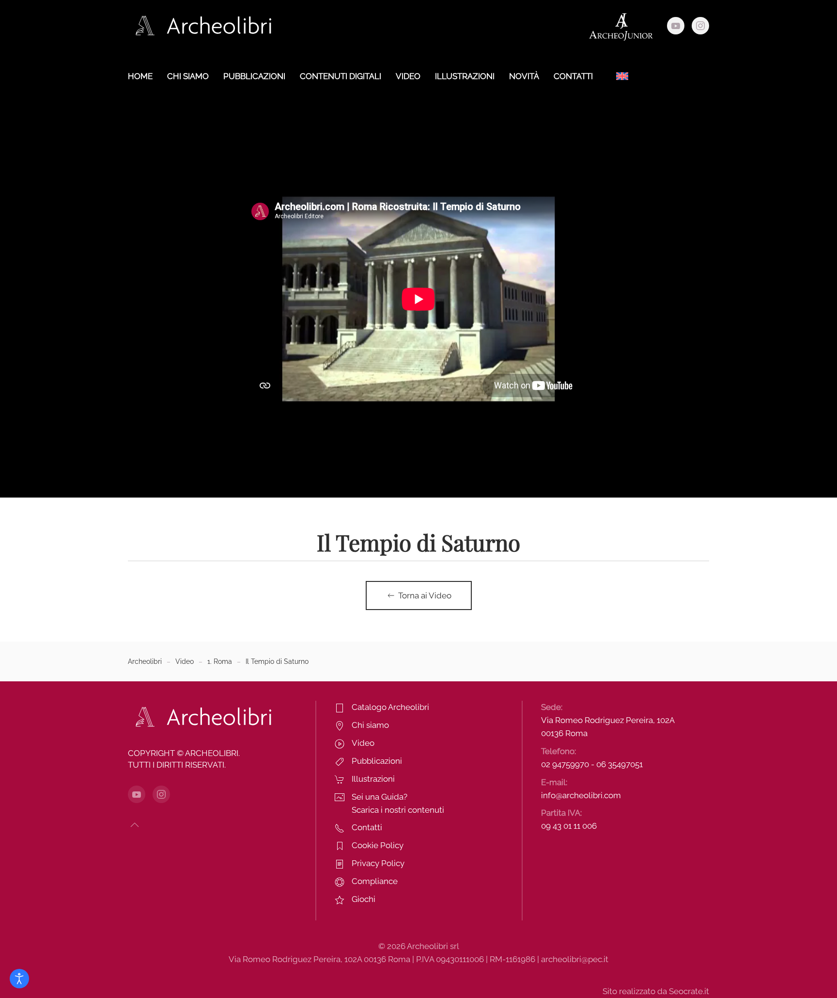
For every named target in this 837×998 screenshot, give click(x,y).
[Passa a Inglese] (622, 76)
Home (140, 76)
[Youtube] (675, 25)
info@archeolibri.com (581, 795)
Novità (524, 76)
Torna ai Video (424, 595)
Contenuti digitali (340, 76)
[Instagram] (700, 25)
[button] (134, 825)
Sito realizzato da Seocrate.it (656, 991)
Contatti (573, 76)
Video (408, 76)
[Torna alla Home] (200, 26)
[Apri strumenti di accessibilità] (19, 978)
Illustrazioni (465, 76)
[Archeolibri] (200, 716)
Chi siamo (188, 76)
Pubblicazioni (254, 76)
